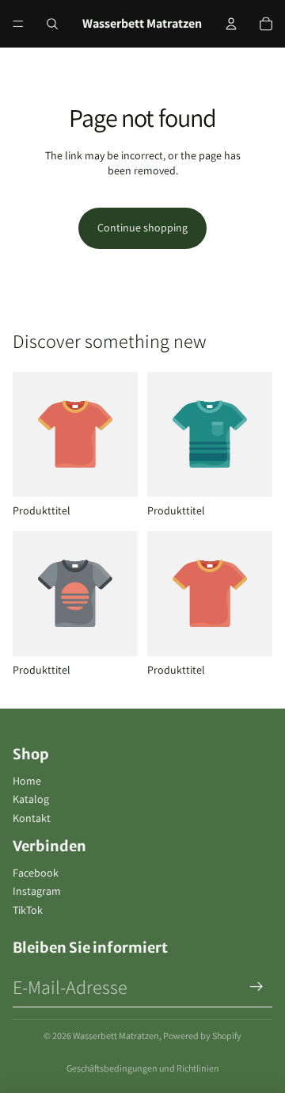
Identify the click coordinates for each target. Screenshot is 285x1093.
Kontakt (32, 818)
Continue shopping (142, 227)
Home (27, 781)
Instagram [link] (37, 891)
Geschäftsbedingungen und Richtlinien (142, 1068)
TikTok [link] (28, 910)
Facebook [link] (36, 873)
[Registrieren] (256, 987)
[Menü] (18, 24)
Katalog (31, 799)
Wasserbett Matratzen (116, 1035)
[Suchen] (52, 23)
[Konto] (231, 23)
